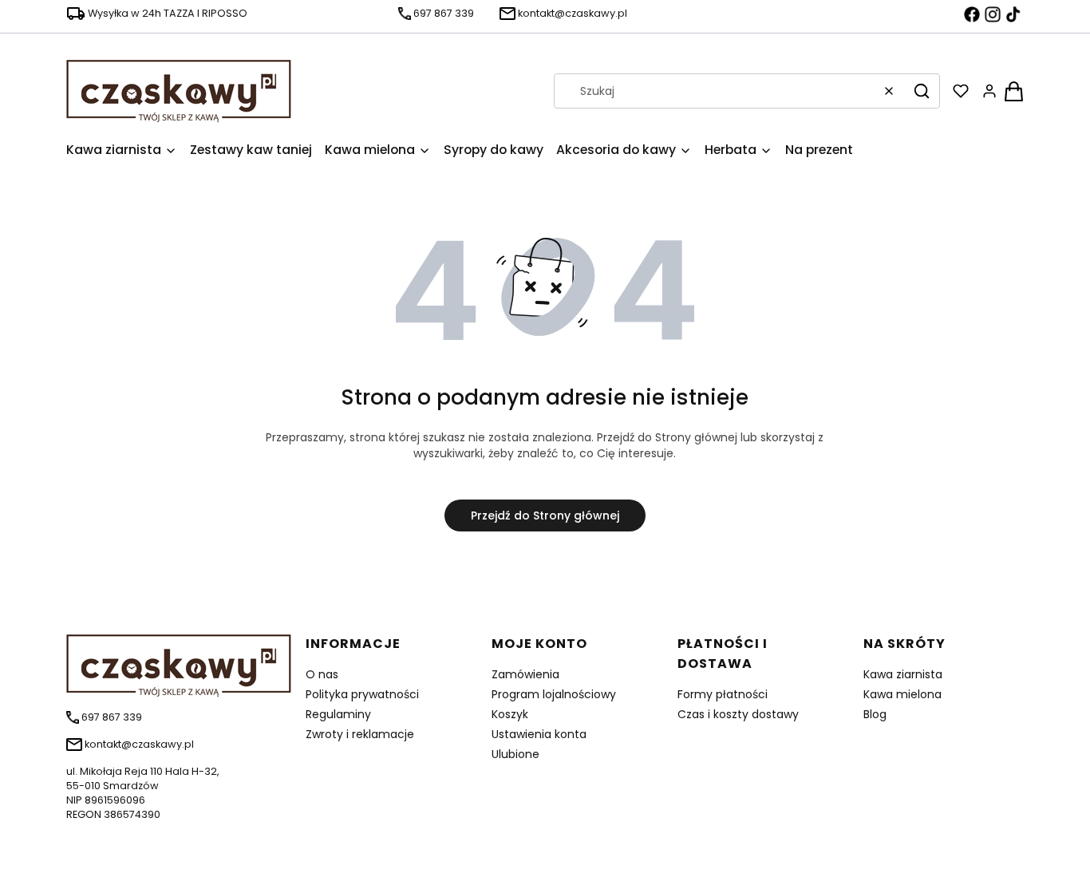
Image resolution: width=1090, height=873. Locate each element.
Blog (875, 714)
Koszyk (510, 714)
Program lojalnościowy (554, 694)
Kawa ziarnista (902, 674)
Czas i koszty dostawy (738, 714)
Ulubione (515, 754)
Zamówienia (525, 674)
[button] (921, 91)
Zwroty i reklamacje (360, 734)
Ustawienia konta (539, 734)
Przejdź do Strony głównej (545, 515)
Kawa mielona (902, 694)
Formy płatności (722, 694)
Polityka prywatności (362, 694)
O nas (322, 674)
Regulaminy (338, 714)
